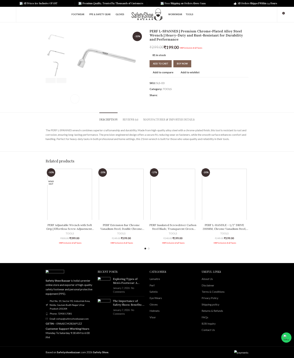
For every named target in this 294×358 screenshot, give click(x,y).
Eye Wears (156, 298)
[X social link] (163, 95)
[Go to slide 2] (149, 248)
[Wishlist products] (11, 14)
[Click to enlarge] (75, 99)
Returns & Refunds (212, 310)
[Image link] (55, 272)
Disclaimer (208, 285)
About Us (207, 278)
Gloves (154, 304)
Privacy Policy (210, 298)
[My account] (272, 14)
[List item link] (69, 314)
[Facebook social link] (159, 95)
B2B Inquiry (209, 323)
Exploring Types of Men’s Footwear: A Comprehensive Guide (127, 281)
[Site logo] (147, 14)
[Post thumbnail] (104, 285)
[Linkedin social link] (171, 95)
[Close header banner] (289, 3)
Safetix (154, 291)
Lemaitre (155, 278)
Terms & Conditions (213, 291)
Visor (153, 317)
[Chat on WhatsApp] (286, 337)
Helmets (155, 310)
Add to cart (160, 63)
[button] (51, 80)
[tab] (108, 118)
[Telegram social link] (175, 95)
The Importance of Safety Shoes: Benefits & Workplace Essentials (128, 303)
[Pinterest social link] (167, 95)
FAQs (205, 317)
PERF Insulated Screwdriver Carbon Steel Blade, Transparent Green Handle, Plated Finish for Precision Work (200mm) (172, 227)
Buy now (182, 63)
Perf (152, 285)
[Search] (21, 14)
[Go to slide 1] (145, 248)
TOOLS (167, 89)
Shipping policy (210, 304)
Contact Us (208, 329)
